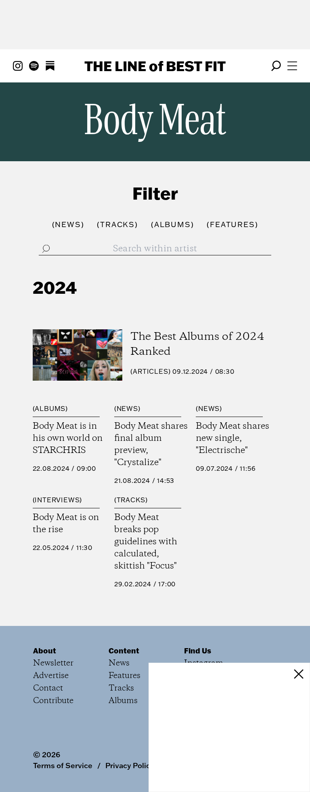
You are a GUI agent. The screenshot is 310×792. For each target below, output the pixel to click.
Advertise (51, 675)
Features (124, 675)
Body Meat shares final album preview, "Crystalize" (151, 444)
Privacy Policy (129, 765)
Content (124, 650)
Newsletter (53, 663)
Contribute (53, 700)
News (127, 408)
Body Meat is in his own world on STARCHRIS (68, 438)
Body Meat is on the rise (66, 524)
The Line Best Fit (155, 66)
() (68, 224)
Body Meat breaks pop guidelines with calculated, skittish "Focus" (145, 542)
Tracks (131, 500)
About (44, 650)
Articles (150, 371)
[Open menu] (292, 65)
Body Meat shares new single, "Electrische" (232, 438)
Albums (50, 408)
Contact (48, 688)
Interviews (57, 500)
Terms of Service (62, 765)
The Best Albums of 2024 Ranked (197, 344)
